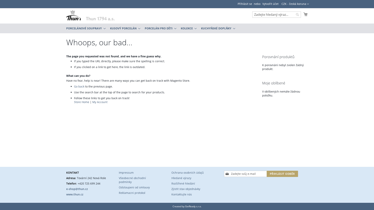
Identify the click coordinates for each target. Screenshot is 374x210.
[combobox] (276, 14)
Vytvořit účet (270, 4)
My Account (100, 102)
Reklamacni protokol (132, 193)
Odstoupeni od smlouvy (134, 187)
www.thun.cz (74, 194)
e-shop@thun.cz (77, 189)
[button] (295, 4)
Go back (79, 86)
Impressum (126, 172)
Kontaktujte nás (181, 194)
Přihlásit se (245, 4)
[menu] (187, 28)
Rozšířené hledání (183, 183)
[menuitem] (85, 28)
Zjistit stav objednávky (185, 189)
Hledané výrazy (181, 178)
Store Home (81, 102)
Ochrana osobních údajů (187, 172)
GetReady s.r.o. (193, 206)
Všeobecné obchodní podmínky (132, 180)
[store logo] (90, 15)
